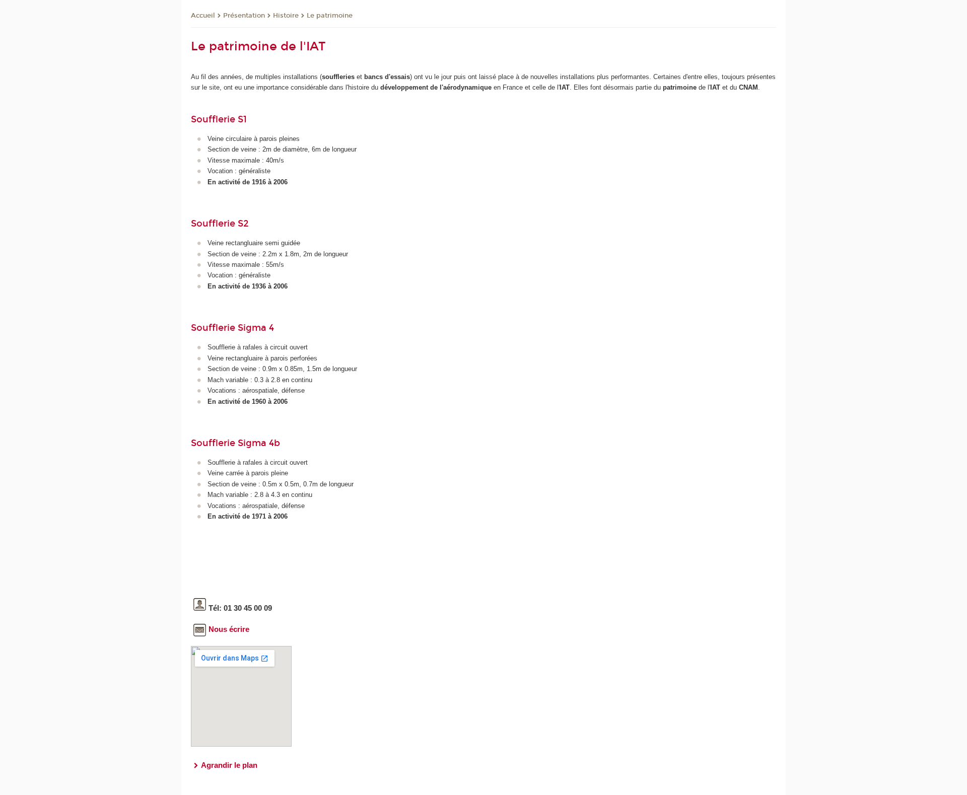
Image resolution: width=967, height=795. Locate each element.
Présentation (244, 16)
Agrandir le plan (229, 765)
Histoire (286, 16)
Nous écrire (229, 629)
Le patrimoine (330, 16)
